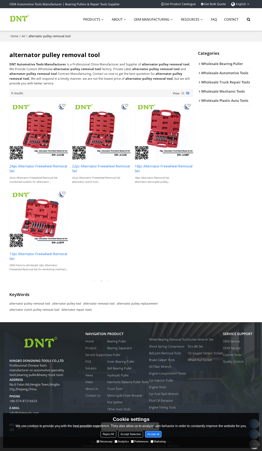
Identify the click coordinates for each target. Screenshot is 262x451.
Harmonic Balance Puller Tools (128, 382)
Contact (231, 19)
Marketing (160, 441)
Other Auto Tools (118, 409)
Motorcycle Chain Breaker (124, 395)
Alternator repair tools (76, 310)
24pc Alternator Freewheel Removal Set (38, 168)
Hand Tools (195, 334)
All (23, 36)
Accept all (153, 434)
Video (89, 382)
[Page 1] (94, 281)
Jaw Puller (114, 355)
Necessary (106, 441)
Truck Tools (115, 389)
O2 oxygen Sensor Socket (205, 353)
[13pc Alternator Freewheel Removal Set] (38, 218)
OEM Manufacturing (151, 19)
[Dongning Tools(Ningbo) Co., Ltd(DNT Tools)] (19, 19)
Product (90, 348)
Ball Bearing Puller (119, 368)
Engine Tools (157, 387)
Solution (91, 368)
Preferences (141, 441)
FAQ (214, 19)
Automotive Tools (161, 334)
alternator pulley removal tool (29, 303)
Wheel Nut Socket (200, 360)
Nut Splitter (115, 402)
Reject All (108, 434)
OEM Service (231, 341)
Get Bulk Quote (215, 4)
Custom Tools (232, 355)
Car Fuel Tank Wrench (164, 394)
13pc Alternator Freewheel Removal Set (38, 256)
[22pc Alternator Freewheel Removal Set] (101, 130)
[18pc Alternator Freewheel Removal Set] (164, 130)
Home (14, 36)
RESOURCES (190, 19)
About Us (91, 389)
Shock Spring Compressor (167, 346)
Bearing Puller (116, 341)
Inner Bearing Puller (120, 361)
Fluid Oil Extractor (161, 400)
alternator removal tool (99, 303)
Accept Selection (131, 434)
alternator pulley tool (66, 303)
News (89, 375)
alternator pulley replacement (137, 303)
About (117, 19)
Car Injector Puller (161, 380)
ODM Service (232, 348)
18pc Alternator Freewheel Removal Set (163, 168)
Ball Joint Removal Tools (165, 353)
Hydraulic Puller (118, 375)
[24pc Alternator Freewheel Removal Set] (38, 130)
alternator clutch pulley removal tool (34, 310)
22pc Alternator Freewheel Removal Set (101, 168)
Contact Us (93, 395)
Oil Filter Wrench (160, 367)
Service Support (96, 355)
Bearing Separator (119, 348)
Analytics (123, 441)
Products (91, 19)
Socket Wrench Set (200, 339)
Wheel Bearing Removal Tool (168, 339)
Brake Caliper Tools (162, 360)
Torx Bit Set (195, 346)
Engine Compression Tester (167, 373)
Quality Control (233, 361)
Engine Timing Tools (162, 407)
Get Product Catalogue (180, 4)
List (182, 93)
